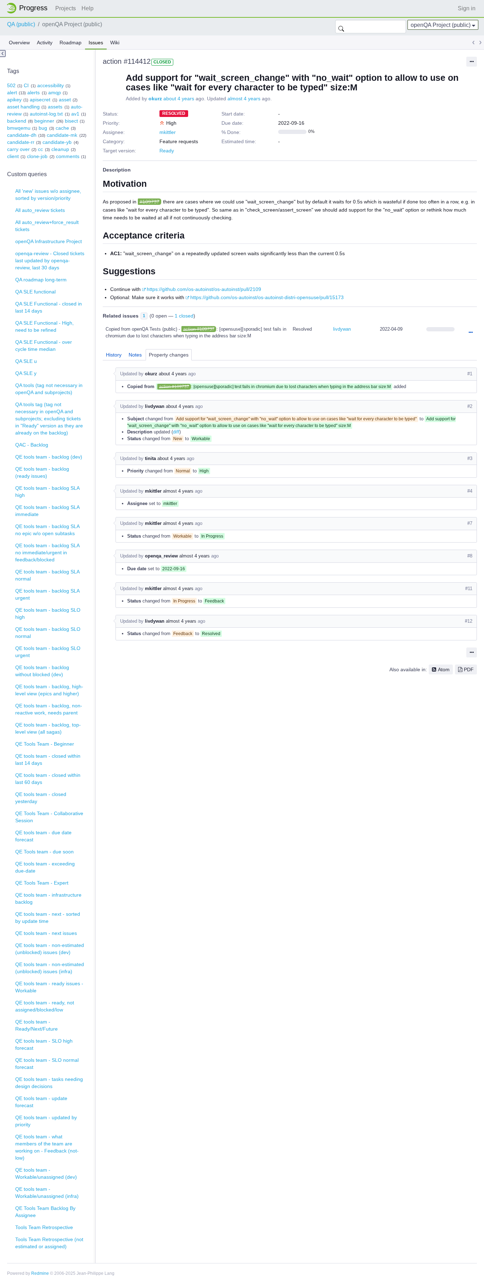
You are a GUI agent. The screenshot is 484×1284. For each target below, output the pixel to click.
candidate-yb (57, 142)
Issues (96, 42)
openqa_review (161, 556)
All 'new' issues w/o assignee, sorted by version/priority (48, 194)
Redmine (40, 1273)
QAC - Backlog (31, 445)
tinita (150, 458)
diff (176, 431)
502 (11, 85)
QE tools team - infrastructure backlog (48, 898)
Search (341, 26)
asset (65, 99)
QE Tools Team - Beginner (44, 744)
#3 (469, 458)
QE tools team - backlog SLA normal (47, 575)
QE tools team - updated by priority (46, 1121)
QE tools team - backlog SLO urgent (47, 651)
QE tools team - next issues (46, 933)
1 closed (184, 316)
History (114, 355)
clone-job (37, 156)
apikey (14, 99)
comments (67, 156)
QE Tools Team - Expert (41, 883)
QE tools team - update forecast (41, 1101)
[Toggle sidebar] (3, 53)
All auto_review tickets (40, 210)
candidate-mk (62, 135)
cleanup (60, 149)
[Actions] (470, 333)
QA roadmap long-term (41, 279)
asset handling (23, 107)
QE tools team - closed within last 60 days (47, 778)
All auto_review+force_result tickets (47, 225)
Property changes (168, 355)
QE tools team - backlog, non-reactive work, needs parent (48, 709)
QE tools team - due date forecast (43, 836)
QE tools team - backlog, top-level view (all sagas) (48, 728)
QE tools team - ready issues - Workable (49, 987)
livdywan (342, 329)
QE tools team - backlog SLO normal (47, 632)
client (13, 156)
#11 (468, 588)
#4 (469, 491)
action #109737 (198, 329)
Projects (65, 8)
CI (26, 85)
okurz (155, 98)
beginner (44, 121)
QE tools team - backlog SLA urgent (47, 594)
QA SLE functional (35, 292)
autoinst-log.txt (46, 114)
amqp (54, 92)
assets (55, 107)
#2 (469, 406)
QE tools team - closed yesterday (40, 797)
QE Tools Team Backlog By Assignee (45, 1211)
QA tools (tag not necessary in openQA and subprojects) (49, 388)
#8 (469, 556)
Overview (19, 42)
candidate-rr (20, 142)
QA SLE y (25, 373)
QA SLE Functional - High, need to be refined (44, 326)
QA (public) (21, 24)
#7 (469, 523)
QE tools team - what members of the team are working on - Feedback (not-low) (47, 1147)
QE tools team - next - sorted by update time (47, 917)
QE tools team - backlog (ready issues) (42, 472)
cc (40, 149)
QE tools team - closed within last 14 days (47, 759)
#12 (468, 621)
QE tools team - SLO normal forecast (47, 1063)
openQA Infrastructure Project (48, 241)
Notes (135, 355)
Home (29, 8)
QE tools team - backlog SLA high (47, 491)
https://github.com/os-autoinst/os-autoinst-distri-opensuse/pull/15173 (267, 297)
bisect (71, 121)
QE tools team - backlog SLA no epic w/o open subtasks (47, 529)
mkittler (167, 132)
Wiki (114, 42)
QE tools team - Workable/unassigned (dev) (46, 1173)
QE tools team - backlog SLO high (47, 613)
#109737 (149, 201)
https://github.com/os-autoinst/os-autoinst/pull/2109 (204, 289)
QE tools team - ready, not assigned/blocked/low (44, 1006)
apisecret (40, 99)
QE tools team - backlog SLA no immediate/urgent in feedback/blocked (47, 552)
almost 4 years (243, 98)
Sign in (466, 8)
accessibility (50, 85)
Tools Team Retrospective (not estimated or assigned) (49, 1243)
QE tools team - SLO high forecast (44, 1044)
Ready (166, 150)
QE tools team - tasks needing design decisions (49, 1082)
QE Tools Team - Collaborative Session (49, 817)
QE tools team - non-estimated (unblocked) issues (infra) (49, 967)
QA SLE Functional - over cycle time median (43, 345)
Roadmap (70, 42)
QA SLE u (26, 361)
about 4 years (178, 98)
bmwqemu (18, 128)
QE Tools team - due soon (44, 851)
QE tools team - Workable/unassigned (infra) (47, 1192)
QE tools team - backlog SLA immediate (47, 510)
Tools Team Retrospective (44, 1227)
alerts (33, 92)
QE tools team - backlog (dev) (48, 457)
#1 (469, 373)
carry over (18, 149)
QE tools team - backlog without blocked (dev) (42, 671)
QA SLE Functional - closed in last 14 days (48, 307)
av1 (75, 114)
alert (12, 92)
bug (43, 128)
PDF (469, 669)
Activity (44, 42)
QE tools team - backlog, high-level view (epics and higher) (49, 690)
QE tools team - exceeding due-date (45, 867)
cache (62, 128)
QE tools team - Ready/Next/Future (36, 1025)
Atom (444, 669)
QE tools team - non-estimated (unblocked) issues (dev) (49, 948)
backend (16, 121)
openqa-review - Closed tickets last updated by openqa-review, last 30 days (49, 260)
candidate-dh (21, 135)
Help (87, 8)
